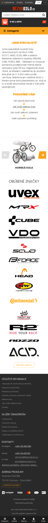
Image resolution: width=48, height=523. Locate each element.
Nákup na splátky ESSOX (12, 431)
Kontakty (29, 2)
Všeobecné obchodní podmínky (16, 383)
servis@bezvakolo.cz (25, 461)
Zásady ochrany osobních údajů (16, 395)
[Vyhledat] (43, 15)
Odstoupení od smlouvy (13, 434)
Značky (19, 2)
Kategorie (13, 30)
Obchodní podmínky (24, 503)
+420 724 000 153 (22, 453)
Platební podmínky (10, 391)
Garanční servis (9, 423)
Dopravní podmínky (11, 387)
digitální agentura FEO (27, 513)
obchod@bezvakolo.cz (26, 457)
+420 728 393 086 (23, 446)
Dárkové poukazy (9, 427)
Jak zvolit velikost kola (24, 106)
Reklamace (7, 399)
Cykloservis (9, 2)
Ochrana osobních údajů (24, 499)
